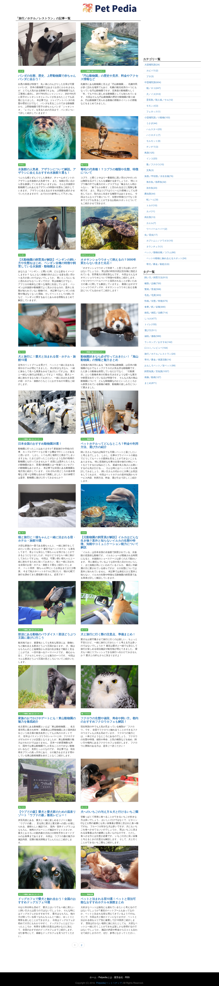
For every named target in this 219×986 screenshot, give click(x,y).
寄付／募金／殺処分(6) (157, 264)
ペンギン (22, 255)
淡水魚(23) (151, 187)
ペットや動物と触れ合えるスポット (93, 71)
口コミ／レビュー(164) (156, 347)
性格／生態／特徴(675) (156, 300)
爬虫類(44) (149, 193)
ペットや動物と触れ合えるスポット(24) (166, 258)
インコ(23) (151, 158)
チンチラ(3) (152, 146)
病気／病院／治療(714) (156, 312)
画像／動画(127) (152, 377)
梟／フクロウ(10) (155, 164)
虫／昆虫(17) (151, 234)
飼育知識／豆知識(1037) (156, 371)
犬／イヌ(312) (153, 93)
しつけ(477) (150, 318)
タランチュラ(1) (154, 246)
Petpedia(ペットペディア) (109, 982)
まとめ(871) (150, 382)
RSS (127, 977)
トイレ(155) (150, 324)
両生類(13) (149, 217)
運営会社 (118, 977)
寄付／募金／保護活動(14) (157, 359)
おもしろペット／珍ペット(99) (160, 365)
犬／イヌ (22, 352)
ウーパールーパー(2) (156, 228)
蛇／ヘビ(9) (152, 199)
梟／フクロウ (85, 714)
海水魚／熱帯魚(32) (156, 181)
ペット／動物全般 (87, 439)
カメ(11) (150, 211)
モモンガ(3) (152, 105)
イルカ (83, 533)
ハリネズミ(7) (153, 134)
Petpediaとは (105, 977)
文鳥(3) (150, 170)
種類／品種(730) (152, 283)
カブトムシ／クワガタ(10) (159, 240)
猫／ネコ (22, 533)
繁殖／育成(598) (152, 289)
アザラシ (22, 165)
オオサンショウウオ (87, 255)
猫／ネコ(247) (153, 88)
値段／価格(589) (152, 336)
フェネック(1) (153, 111)
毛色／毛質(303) (152, 295)
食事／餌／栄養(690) (155, 306)
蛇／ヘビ (84, 165)
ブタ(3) (150, 76)
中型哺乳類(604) (152, 82)
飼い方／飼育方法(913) (156, 277)
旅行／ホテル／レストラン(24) (160, 353)
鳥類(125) (149, 152)
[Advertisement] (167, 35)
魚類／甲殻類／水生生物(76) (158, 176)
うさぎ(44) (151, 123)
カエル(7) (151, 223)
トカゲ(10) (151, 205)
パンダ (21, 71)
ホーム (93, 977)
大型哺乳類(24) (152, 64)
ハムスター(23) (154, 129)
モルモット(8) (153, 140)
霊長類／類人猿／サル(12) (159, 99)
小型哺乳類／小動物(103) (157, 117)
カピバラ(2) (152, 70)
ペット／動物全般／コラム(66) (160, 252)
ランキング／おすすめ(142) (158, 342)
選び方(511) (150, 330)
